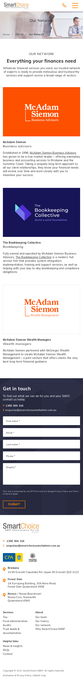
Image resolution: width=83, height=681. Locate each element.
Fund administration (15, 621)
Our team (41, 617)
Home (6, 35)
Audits (7, 625)
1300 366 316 (13, 406)
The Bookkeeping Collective (22, 242)
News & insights (12, 646)
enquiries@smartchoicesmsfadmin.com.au (29, 410)
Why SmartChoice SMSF (50, 629)
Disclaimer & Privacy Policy (17, 676)
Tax (5, 617)
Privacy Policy (61, 491)
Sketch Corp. (40, 676)
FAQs (6, 650)
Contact (8, 654)
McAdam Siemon (14, 142)
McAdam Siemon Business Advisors (53, 153)
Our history (42, 621)
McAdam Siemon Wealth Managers (27, 340)
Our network (43, 625)
